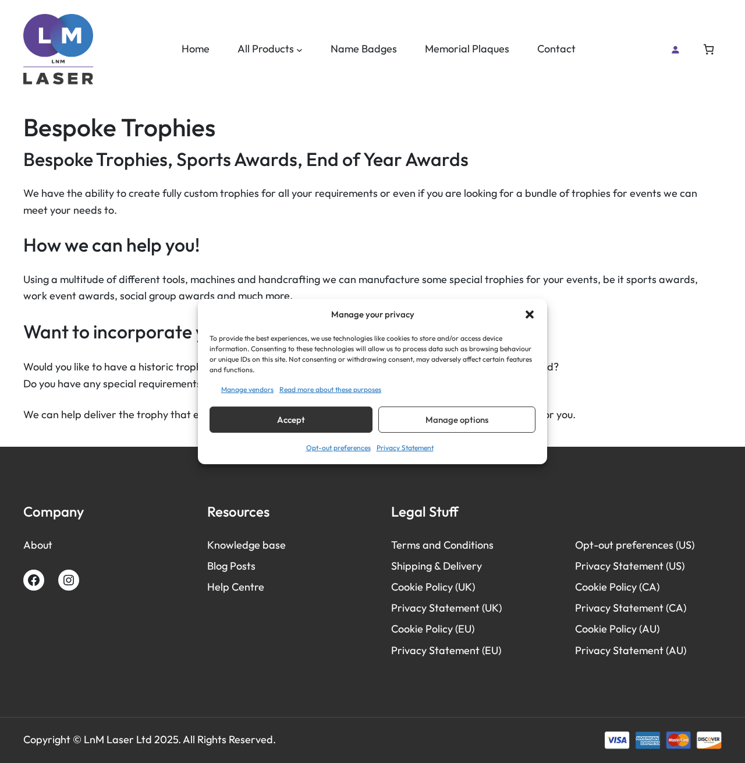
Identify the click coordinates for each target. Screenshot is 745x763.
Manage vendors (247, 389)
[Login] (675, 49)
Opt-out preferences (338, 447)
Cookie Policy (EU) (432, 628)
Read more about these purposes (330, 389)
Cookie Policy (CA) (617, 587)
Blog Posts (231, 566)
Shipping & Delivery (436, 566)
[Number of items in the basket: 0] (709, 49)
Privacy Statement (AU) (630, 650)
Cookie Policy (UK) (433, 587)
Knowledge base (246, 545)
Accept (291, 419)
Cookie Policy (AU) (617, 628)
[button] (529, 314)
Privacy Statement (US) (629, 566)
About (37, 545)
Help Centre (235, 587)
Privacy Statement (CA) (630, 607)
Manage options (456, 419)
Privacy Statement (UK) (446, 607)
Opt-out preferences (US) (634, 545)
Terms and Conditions (442, 545)
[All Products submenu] (299, 49)
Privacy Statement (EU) (446, 650)
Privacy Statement (405, 447)
